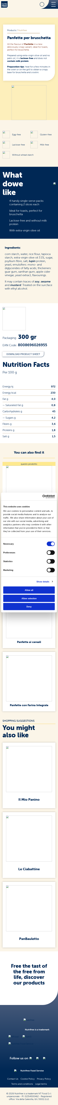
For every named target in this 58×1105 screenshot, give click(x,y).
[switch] (51, 552)
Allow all (29, 590)
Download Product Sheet (23, 354)
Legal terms (41, 1083)
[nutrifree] (29, 1020)
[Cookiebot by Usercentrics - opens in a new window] (42, 496)
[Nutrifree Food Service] (21, 1043)
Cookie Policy (28, 1078)
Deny (29, 606)
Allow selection (29, 598)
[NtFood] (13, 1036)
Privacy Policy (44, 1078)
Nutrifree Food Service (32, 1070)
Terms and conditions (22, 1083)
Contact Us (12, 1078)
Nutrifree (22, 30)
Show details (42, 581)
